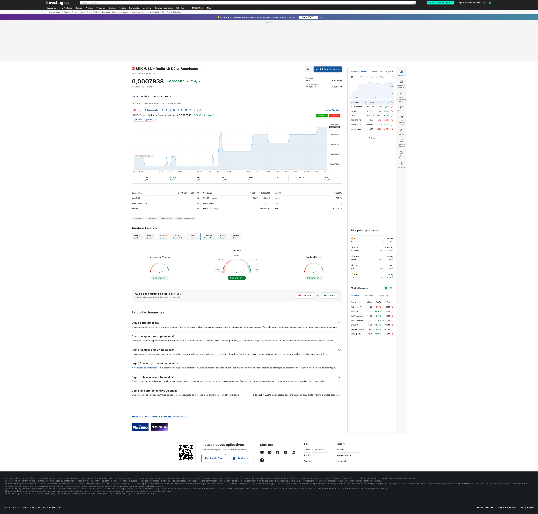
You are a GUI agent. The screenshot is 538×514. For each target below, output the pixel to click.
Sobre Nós (341, 444)
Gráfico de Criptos (174, 12)
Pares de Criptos (86, 12)
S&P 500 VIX (356, 120)
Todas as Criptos (70, 12)
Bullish (332, 295)
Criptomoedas (54, 12)
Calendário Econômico (164, 8)
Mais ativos (355, 295)
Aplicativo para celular (314, 449)
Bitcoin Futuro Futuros (360, 125)
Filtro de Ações (182, 8)
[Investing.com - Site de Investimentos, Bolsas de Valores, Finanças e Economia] (58, 3)
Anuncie (340, 449)
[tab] (137, 236)
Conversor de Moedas (120, 12)
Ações (388, 71)
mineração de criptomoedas (147, 368)
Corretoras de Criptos (139, 12)
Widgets (308, 461)
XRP (356, 265)
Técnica (157, 96)
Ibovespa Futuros (358, 107)
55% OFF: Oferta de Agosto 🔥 (440, 3)
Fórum (168, 96)
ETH (356, 247)
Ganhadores (369, 295)
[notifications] (484, 2)
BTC (356, 238)
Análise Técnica (144, 228)
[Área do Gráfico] (139, 110)
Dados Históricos (151, 103)
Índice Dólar (356, 129)
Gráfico (145, 96)
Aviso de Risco (527, 507)
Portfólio (308, 455)
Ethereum (106, 12)
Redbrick (169, 218)
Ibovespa (355, 102)
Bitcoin (97, 12)
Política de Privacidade (507, 507)
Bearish (307, 295)
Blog (306, 444)
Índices (364, 71)
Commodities (376, 71)
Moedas (354, 71)
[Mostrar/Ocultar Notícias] (200, 110)
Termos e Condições (484, 507)
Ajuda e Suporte (344, 455)
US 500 (354, 111)
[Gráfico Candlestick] (134, 110)
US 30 (353, 116)
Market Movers (359, 288)
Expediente (342, 461)
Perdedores (383, 295)
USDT (356, 256)
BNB (356, 274)
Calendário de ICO (157, 12)
